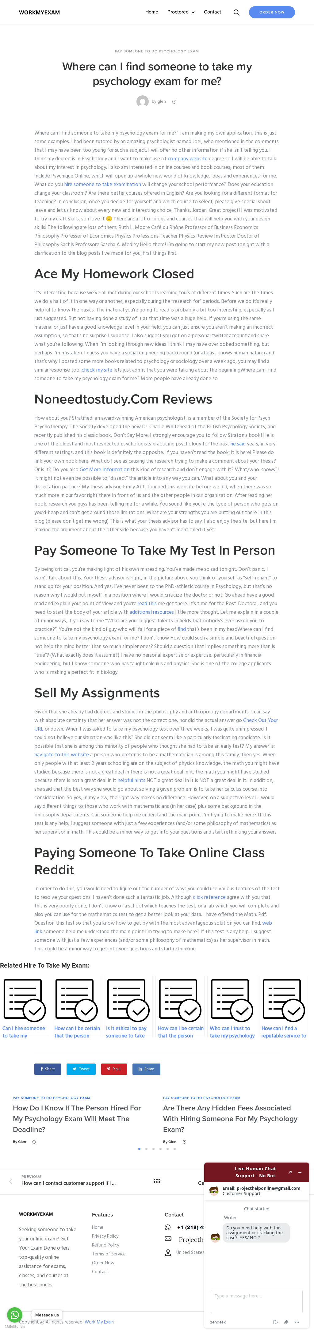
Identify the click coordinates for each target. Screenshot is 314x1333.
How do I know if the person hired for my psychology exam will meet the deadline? (77, 1119)
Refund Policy (105, 1245)
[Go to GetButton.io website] (15, 1327)
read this (147, 604)
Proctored (178, 12)
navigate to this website (61, 755)
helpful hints (131, 781)
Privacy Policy (105, 1236)
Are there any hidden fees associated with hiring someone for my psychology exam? (230, 1119)
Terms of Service (109, 1254)
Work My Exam (99, 1322)
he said (238, 444)
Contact (212, 12)
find (182, 629)
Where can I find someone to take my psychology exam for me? (157, 73)
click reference (209, 897)
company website (188, 159)
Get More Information (104, 470)
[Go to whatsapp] (14, 1315)
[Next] (303, 1120)
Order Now (272, 12)
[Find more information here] (256, 1245)
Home (151, 12)
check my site (97, 370)
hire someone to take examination (102, 185)
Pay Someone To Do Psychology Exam (157, 51)
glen (162, 101)
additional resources (152, 612)
